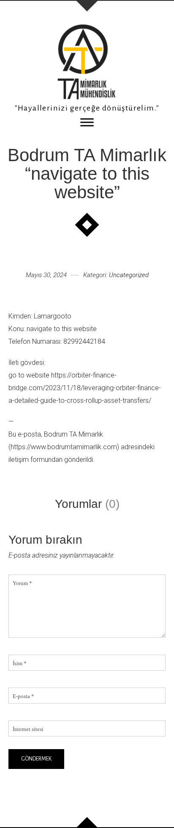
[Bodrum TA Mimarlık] (87, 61)
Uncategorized (129, 275)
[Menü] (87, 122)
